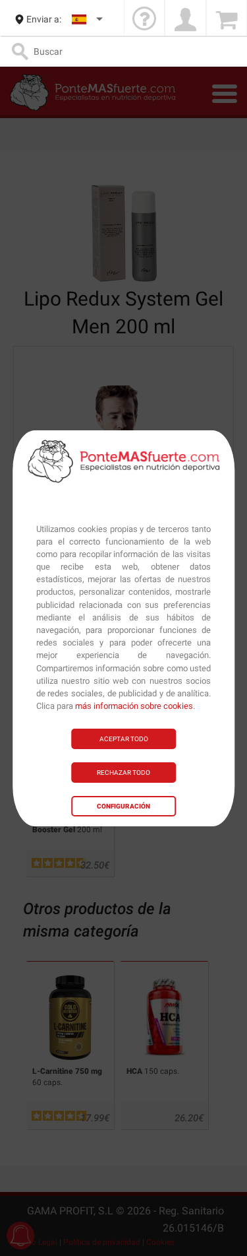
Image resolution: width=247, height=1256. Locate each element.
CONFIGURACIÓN (123, 806)
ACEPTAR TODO (123, 739)
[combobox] (88, 19)
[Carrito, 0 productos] (226, 19)
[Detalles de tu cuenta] (185, 19)
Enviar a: (43, 19)
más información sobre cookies (134, 706)
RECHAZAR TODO (123, 772)
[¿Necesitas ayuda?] (144, 19)
